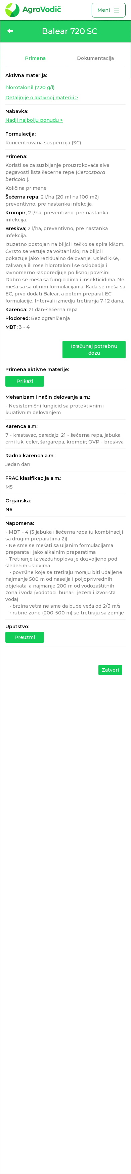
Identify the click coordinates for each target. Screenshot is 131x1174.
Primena (35, 58)
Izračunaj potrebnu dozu (94, 349)
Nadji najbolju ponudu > (34, 120)
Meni (103, 10)
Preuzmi (24, 637)
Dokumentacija (95, 58)
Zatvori (110, 670)
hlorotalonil (29, 87)
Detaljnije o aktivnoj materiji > (41, 98)
